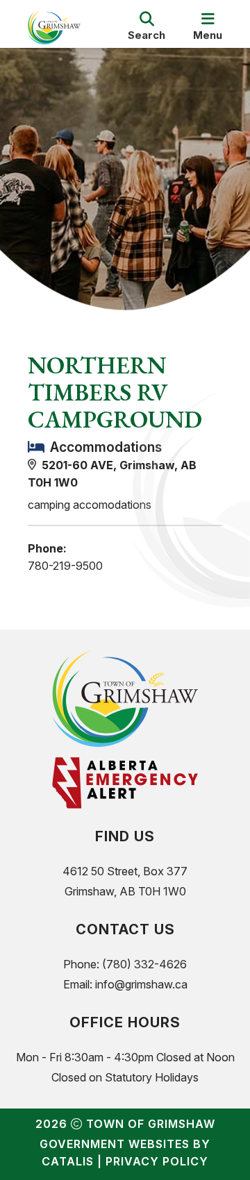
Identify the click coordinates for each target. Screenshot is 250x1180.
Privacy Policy (157, 1161)
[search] (146, 27)
